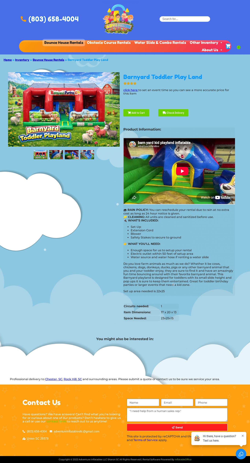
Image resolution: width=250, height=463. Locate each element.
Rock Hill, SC (73, 379)
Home (8, 60)
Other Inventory (204, 42)
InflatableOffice (183, 459)
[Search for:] (185, 18)
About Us (210, 50)
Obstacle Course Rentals (109, 42)
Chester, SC (53, 379)
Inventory (22, 60)
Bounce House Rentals (63, 42)
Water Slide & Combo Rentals (160, 42)
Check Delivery (175, 112)
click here (130, 90)
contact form (56, 421)
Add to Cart (138, 112)
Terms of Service (145, 440)
